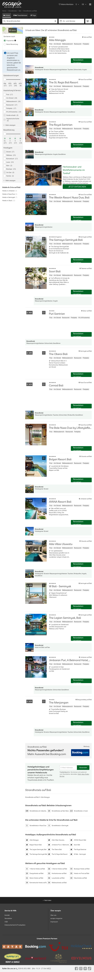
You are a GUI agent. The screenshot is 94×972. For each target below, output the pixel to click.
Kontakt (7, 915)
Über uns (53, 915)
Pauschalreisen (22, 15)
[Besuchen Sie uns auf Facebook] (76, 968)
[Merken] (44, 39)
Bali (20, 11)
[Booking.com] (35, 946)
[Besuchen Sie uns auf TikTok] (89, 968)
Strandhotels (12, 11)
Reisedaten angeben (78, 60)
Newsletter (8, 918)
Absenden (83, 767)
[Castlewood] (58, 958)
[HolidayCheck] (81, 946)
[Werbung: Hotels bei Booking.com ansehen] (80, 752)
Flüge (34, 15)
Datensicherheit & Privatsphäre (15, 925)
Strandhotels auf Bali (30, 11)
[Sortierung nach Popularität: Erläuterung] (15, 40)
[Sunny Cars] (12, 958)
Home (4, 11)
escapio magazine (56, 918)
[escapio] (12, 4)
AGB (6, 922)
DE (83, 4)
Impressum (54, 922)
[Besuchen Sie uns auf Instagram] (80, 968)
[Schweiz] (35, 958)
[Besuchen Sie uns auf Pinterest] (85, 968)
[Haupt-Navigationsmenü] (90, 4)
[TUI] (58, 946)
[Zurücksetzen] (55, 21)
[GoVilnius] (81, 958)
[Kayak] (12, 947)
